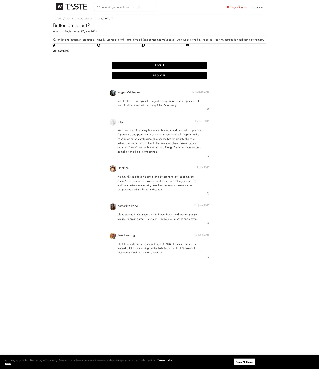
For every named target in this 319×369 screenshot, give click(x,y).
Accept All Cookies (244, 362)
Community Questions (77, 18)
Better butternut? (102, 18)
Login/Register (238, 7)
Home (59, 18)
